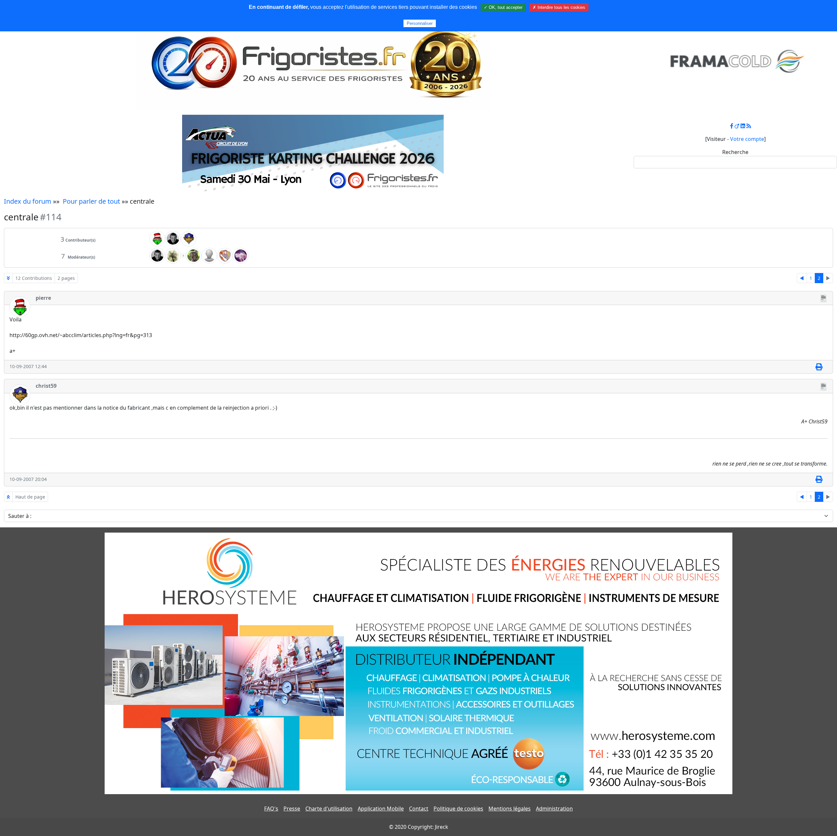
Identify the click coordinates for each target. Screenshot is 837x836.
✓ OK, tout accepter (503, 7)
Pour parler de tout (91, 201)
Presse (291, 808)
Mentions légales (509, 808)
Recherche (735, 152)
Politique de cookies (458, 808)
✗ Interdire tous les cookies (559, 7)
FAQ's (271, 808)
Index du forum (27, 201)
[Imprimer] (818, 366)
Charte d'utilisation (328, 808)
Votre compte (747, 139)
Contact (418, 808)
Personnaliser (420, 23)
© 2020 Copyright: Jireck (418, 826)
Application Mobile (381, 808)
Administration (554, 808)
